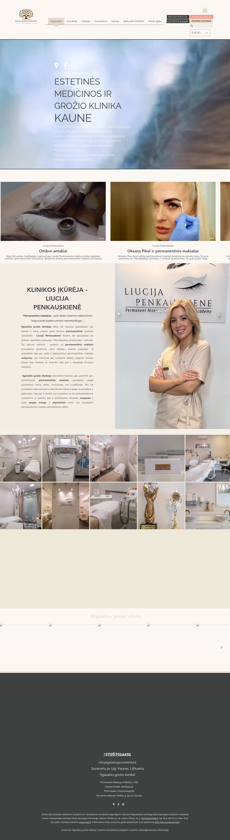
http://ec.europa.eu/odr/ (167, 822)
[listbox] (200, 32)
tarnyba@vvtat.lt (149, 818)
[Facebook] (65, 66)
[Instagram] (74, 66)
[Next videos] (225, 210)
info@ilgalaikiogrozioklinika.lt (117, 762)
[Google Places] (56, 66)
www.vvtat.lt (85, 822)
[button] (205, 9)
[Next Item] (221, 647)
